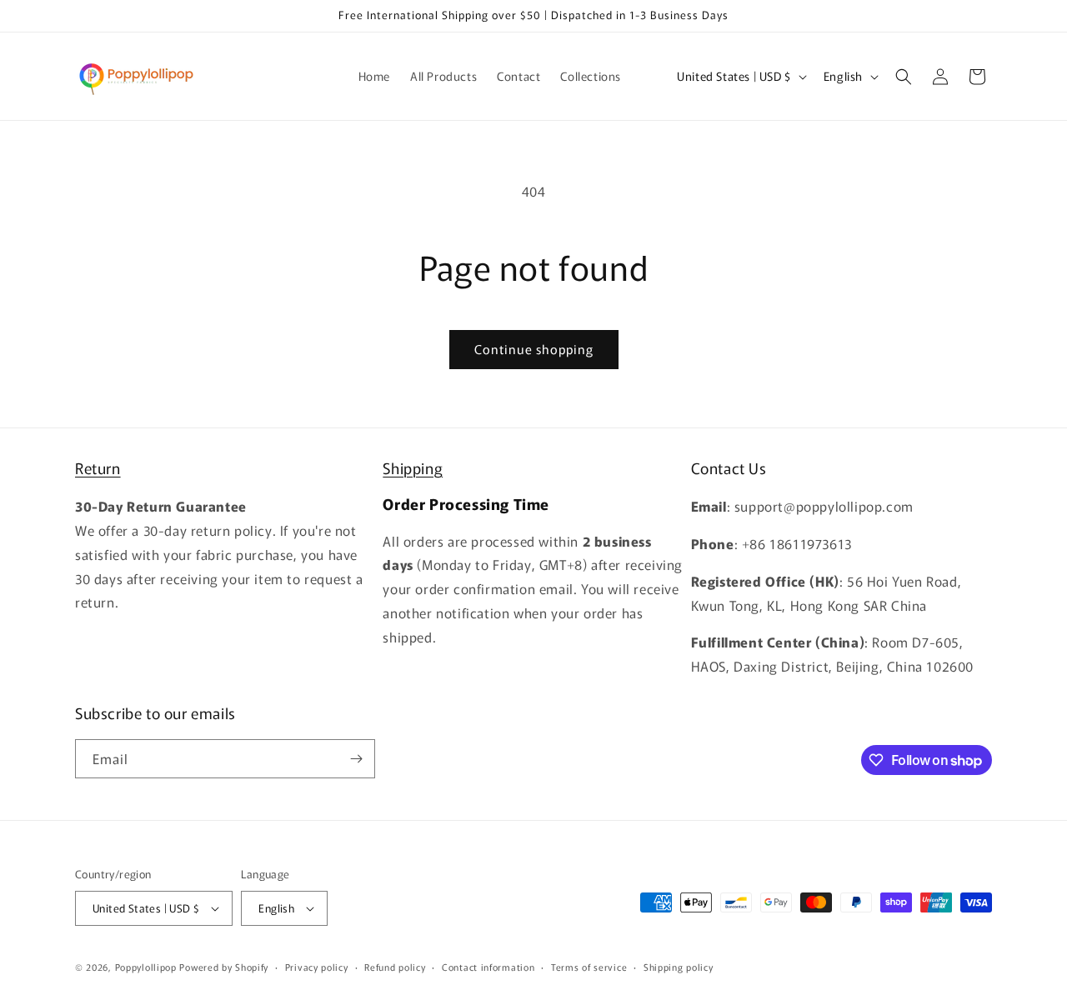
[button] (903, 76)
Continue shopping (534, 349)
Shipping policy (679, 966)
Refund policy (394, 966)
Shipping (413, 467)
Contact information (488, 966)
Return (98, 467)
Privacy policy (316, 966)
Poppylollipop (146, 966)
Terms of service (589, 966)
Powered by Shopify (223, 966)
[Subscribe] (356, 758)
